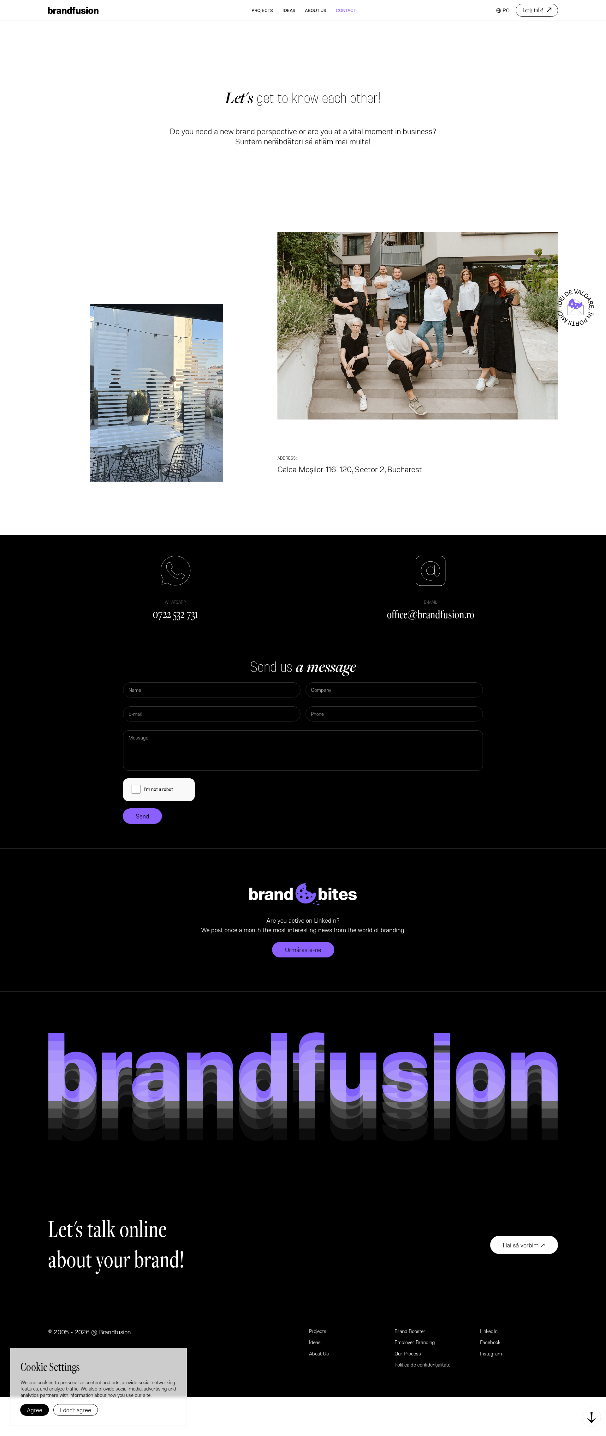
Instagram (491, 1353)
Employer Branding (415, 1342)
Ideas (288, 10)
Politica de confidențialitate (422, 1364)
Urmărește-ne (303, 949)
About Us (315, 10)
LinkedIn (488, 1331)
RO (506, 10)
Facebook (490, 1342)
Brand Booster (410, 1331)
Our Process (408, 1353)
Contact (346, 10)
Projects (262, 10)
